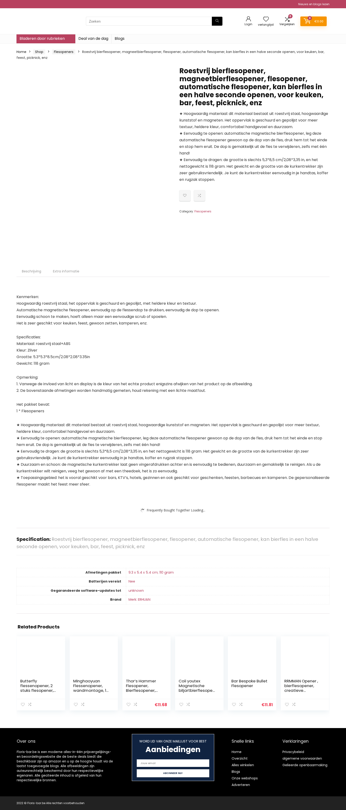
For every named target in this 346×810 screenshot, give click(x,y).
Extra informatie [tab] (66, 271)
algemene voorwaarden (302, 758)
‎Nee (132, 581)
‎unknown (136, 590)
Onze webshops (245, 778)
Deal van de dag (93, 38)
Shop (39, 51)
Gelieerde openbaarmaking (304, 765)
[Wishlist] (266, 19)
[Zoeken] (217, 21)
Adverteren (241, 784)
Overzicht (240, 758)
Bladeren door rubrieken (42, 38)
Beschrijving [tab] (31, 271)
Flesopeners (63, 51)
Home (21, 51)
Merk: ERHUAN (139, 599)
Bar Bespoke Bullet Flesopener (249, 683)
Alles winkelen (243, 765)
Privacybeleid (293, 751)
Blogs (120, 38)
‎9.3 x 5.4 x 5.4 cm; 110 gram (151, 572)
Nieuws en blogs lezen (314, 4)
